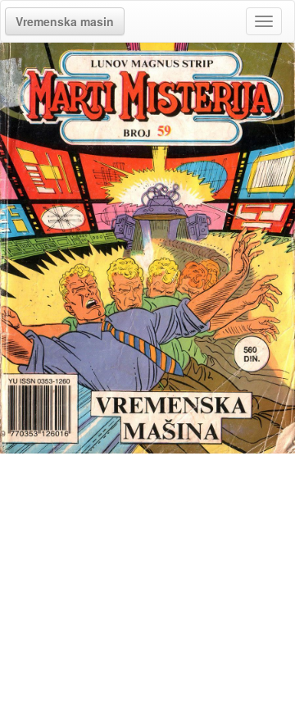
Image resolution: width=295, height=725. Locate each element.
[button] (65, 21)
